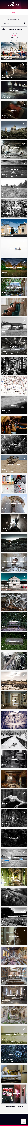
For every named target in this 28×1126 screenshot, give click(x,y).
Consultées (14, 40)
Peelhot (4, 764)
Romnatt (4, 666)
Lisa (3, 567)
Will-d (4, 508)
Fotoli (3, 331)
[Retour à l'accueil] (14, 4)
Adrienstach (5, 882)
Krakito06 (5, 469)
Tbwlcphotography (7, 213)
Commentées (14, 37)
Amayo (4, 430)
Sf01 (3, 705)
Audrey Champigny (7, 1059)
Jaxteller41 (5, 941)
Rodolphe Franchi (7, 489)
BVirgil (4, 253)
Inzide (4, 371)
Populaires (14, 35)
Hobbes (4, 174)
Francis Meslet (6, 961)
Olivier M (4, 587)
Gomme (4, 272)
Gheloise (4, 685)
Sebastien (5, 390)
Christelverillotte (6, 115)
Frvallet (4, 292)
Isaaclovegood (6, 410)
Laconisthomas (6, 784)
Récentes (14, 33)
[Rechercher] (24, 23)
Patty (3, 449)
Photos (14, 12)
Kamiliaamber (6, 1098)
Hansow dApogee (7, 56)
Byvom (4, 607)
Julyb (3, 95)
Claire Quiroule (6, 1039)
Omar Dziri (5, 135)
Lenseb (4, 626)
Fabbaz (4, 725)
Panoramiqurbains (7, 233)
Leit (3, 76)
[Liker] (23, 45)
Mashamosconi (6, 1079)
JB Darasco (5, 154)
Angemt (4, 312)
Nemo (4, 862)
